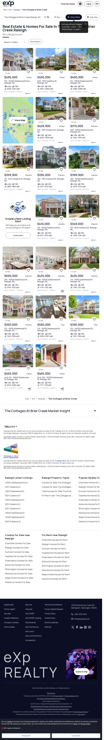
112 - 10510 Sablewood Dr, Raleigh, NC (81, 82)
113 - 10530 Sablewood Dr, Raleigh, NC (48, 329)
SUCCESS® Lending (33, 618)
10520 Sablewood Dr (15, 512)
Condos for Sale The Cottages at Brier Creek (58, 486)
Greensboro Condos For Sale (19, 560)
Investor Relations (11, 618)
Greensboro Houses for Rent (55, 557)
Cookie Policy (50, 618)
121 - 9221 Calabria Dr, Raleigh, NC (83, 228)
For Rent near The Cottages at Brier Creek (58, 495)
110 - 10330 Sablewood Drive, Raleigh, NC (17, 82)
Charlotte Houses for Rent (54, 539)
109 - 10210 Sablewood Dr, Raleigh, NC (81, 131)
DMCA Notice (51, 693)
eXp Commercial (32, 627)
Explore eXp (8, 605)
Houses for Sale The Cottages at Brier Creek (58, 482)
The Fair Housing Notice (81, 712)
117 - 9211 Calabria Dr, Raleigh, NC (17, 180)
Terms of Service (70, 696)
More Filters (75, 17)
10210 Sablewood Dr (14, 499)
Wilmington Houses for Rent (55, 565)
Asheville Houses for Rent (54, 561)
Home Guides (9, 627)
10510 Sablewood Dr (14, 491)
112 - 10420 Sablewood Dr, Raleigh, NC (48, 228)
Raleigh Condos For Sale (17, 547)
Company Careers (11, 622)
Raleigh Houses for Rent (53, 544)
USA (27, 398)
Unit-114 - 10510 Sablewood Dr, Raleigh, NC (16, 378)
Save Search (35, 41)
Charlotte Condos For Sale (18, 543)
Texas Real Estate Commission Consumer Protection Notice (51, 709)
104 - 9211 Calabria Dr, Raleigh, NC (50, 180)
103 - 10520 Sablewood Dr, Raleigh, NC (82, 180)
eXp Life (28, 605)
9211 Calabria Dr (13, 486)
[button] (51, 411)
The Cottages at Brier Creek (62, 398)
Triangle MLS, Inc (62, 461)
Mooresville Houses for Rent (55, 570)
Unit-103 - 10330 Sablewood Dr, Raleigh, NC (50, 378)
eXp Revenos (30, 622)
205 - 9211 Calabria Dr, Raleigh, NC (47, 82)
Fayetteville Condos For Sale (18, 556)
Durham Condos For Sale (17, 552)
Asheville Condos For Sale (17, 565)
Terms (75, 724)
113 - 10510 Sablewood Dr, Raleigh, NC (15, 329)
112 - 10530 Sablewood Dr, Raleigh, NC (81, 329)
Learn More (81, 714)
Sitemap (48, 627)
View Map (20, 120)
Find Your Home (68, 4)
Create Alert (18, 235)
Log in (88, 4)
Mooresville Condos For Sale (18, 573)
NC (33, 398)
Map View (94, 17)
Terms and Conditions (53, 605)
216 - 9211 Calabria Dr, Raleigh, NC (50, 131)
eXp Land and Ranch (33, 636)
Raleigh (41, 398)
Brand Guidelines (51, 622)
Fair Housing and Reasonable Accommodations (51, 698)
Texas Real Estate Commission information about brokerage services (51, 706)
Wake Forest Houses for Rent (56, 574)
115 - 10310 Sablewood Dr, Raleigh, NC (81, 280)
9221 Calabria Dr (13, 521)
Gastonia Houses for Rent (54, 578)
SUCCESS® (29, 613)
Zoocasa (28, 609)
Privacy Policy (50, 613)
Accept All (26, 736)
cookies (9, 721)
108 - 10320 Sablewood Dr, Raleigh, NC (49, 280)
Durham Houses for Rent (54, 548)
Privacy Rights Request (54, 609)
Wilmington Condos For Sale (18, 569)
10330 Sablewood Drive (16, 482)
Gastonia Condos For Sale (17, 582)
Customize (76, 736)
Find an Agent (9, 609)
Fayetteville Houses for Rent (55, 552)
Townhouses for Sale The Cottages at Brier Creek (58, 491)
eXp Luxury (29, 631)
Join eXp (7, 613)
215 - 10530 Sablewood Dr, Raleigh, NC (16, 280)
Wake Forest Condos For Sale (19, 577)
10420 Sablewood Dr (15, 517)
